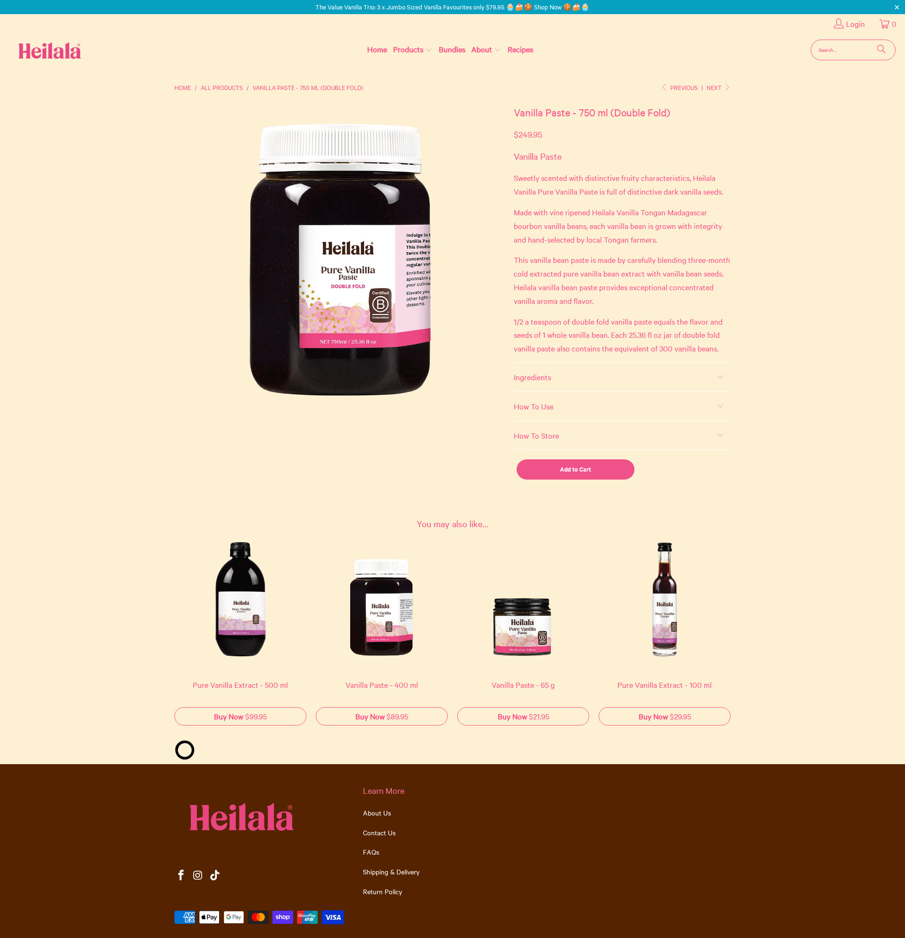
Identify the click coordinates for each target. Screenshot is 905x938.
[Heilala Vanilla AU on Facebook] (181, 875)
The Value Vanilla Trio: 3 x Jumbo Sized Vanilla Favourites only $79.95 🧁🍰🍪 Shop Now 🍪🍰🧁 (452, 6)
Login (855, 23)
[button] (413, 49)
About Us (377, 812)
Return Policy (382, 891)
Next (715, 87)
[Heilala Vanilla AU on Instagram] (198, 875)
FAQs (371, 851)
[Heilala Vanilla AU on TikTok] (215, 875)
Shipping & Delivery (391, 871)
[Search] (881, 50)
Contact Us (379, 832)
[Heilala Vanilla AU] (34, 50)
